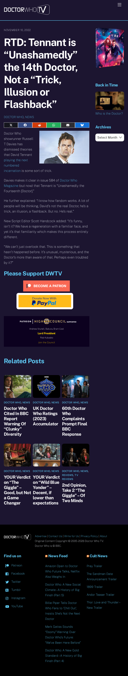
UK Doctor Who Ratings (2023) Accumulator (45, 416)
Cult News (98, 556)
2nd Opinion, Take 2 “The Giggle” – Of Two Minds (74, 492)
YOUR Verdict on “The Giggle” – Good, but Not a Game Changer (17, 489)
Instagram (17, 598)
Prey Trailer (94, 566)
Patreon (16, 565)
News (29, 117)
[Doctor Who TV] (27, 13)
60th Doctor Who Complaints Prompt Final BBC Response (74, 421)
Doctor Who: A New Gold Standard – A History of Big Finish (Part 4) (63, 656)
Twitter (15, 581)
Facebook (17, 573)
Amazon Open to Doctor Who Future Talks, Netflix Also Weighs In (62, 571)
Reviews (67, 475)
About (103, 536)
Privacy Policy (89, 536)
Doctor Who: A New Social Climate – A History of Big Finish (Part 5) (63, 590)
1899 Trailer (95, 587)
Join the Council (46, 342)
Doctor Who (14, 117)
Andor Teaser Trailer (100, 594)
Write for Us (71, 536)
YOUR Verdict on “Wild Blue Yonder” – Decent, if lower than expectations (46, 489)
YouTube (16, 606)
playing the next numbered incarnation (16, 165)
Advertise (40, 536)
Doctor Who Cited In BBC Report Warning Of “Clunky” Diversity (16, 421)
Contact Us (55, 536)
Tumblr (15, 590)
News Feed (58, 556)
